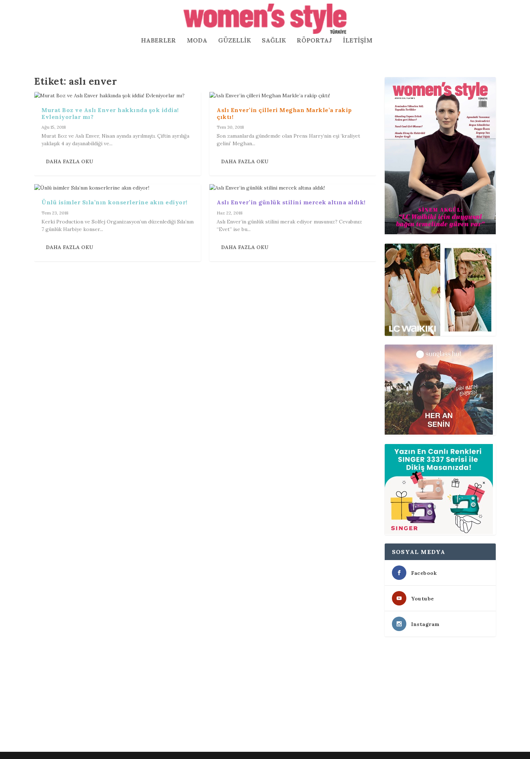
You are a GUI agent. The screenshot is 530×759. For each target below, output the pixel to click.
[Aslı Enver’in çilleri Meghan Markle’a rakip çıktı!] (292, 95)
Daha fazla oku (69, 161)
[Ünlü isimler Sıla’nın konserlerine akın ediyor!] (117, 188)
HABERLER (158, 40)
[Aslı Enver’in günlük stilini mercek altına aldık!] (292, 188)
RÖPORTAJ (314, 40)
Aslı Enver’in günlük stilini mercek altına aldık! (291, 202)
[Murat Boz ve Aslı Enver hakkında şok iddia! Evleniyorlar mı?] (117, 95)
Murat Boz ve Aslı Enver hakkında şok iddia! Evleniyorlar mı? (110, 113)
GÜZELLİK (234, 40)
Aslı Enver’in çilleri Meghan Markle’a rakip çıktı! (284, 113)
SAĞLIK (274, 40)
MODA (197, 40)
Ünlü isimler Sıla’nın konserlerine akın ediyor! (114, 202)
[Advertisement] (250, 695)
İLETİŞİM (357, 40)
